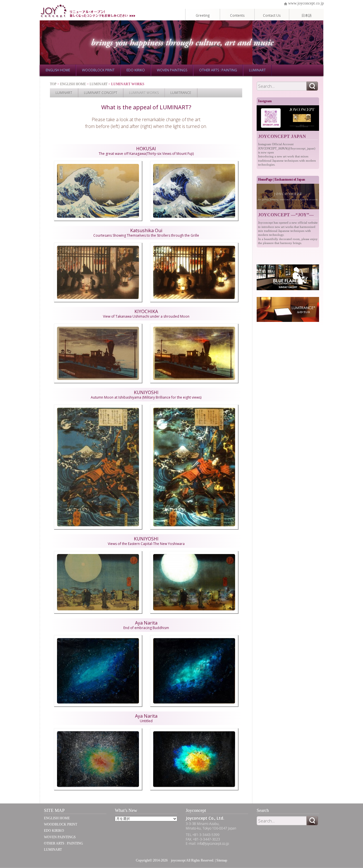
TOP (53, 84)
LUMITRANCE (180, 92)
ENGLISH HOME (58, 70)
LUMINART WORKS (144, 92)
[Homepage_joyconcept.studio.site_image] (288, 196)
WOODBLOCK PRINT (98, 70)
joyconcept (178, 860)
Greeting (203, 15)
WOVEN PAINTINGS (172, 70)
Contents (237, 15)
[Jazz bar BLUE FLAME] (288, 277)
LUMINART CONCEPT (100, 92)
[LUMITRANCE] (288, 309)
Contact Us (272, 15)
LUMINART (257, 70)
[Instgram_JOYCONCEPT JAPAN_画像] (288, 118)
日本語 (306, 15)
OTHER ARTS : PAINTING (218, 70)
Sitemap (221, 860)
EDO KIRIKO (135, 70)
